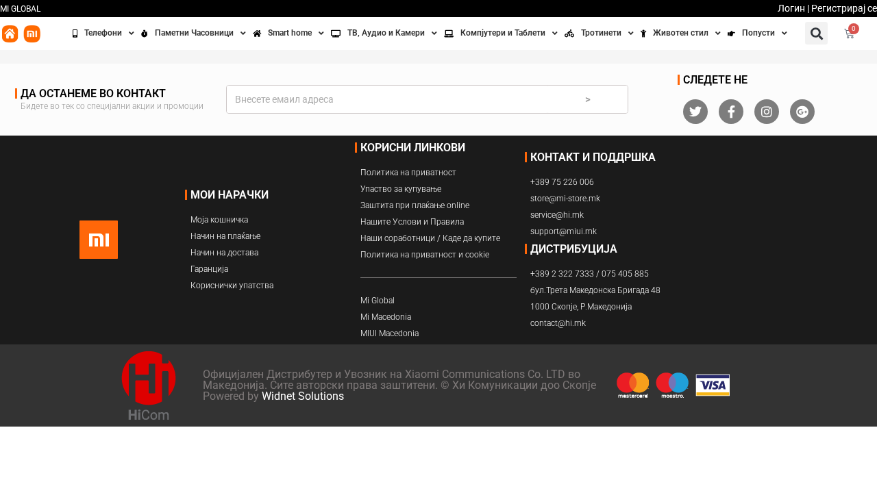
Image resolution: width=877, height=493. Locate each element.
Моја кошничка (219, 220)
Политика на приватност (408, 172)
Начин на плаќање (225, 236)
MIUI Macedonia (389, 333)
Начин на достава (224, 252)
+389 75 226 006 (562, 182)
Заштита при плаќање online (414, 205)
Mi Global (377, 300)
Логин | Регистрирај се (827, 8)
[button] (816, 33)
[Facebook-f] (731, 111)
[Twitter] (695, 111)
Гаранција (209, 269)
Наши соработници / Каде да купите (430, 238)
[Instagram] (766, 111)
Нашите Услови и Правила (412, 222)
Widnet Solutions (303, 396)
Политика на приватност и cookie (424, 255)
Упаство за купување (400, 189)
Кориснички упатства (231, 285)
